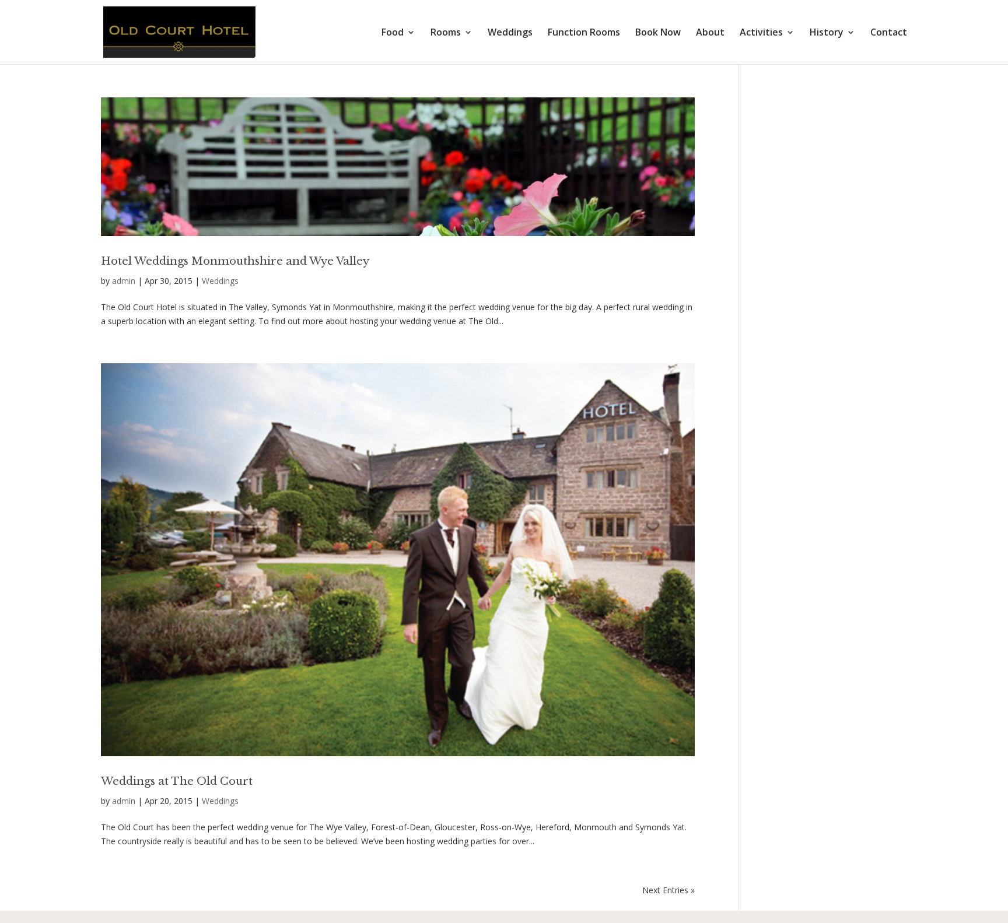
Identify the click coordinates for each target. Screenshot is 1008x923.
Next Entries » (668, 890)
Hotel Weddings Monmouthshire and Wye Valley (235, 261)
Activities (761, 33)
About (710, 33)
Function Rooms (584, 33)
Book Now (658, 33)
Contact (888, 33)
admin (123, 280)
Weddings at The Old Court (177, 781)
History (827, 33)
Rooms (445, 33)
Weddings (510, 33)
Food (393, 33)
